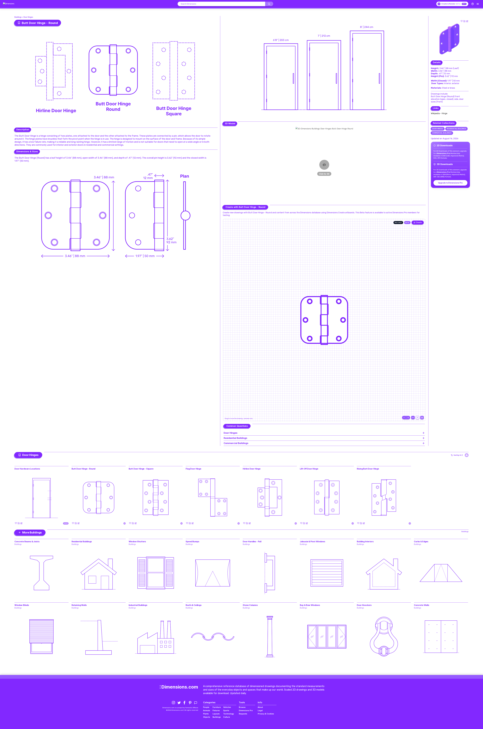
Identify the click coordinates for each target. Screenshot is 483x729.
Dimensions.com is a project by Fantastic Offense (180, 708)
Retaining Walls (79, 605)
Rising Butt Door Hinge (368, 468)
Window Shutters (137, 541)
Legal (260, 710)
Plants (206, 714)
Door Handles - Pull (252, 541)
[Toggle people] (417, 417)
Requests (243, 714)
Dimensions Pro (246, 710)
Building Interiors (365, 541)
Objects (206, 717)
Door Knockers (364, 605)
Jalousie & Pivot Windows (312, 541)
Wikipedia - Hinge (439, 113)
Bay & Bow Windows (310, 605)
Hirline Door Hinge (251, 468)
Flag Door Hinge (193, 468)
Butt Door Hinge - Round (83, 468)
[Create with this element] (467, 21)
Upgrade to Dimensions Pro (450, 183)
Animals (206, 710)
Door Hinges (28, 17)
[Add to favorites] (461, 21)
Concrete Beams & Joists (26, 541)
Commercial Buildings (442, 133)
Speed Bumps (192, 541)
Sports (226, 710)
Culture (226, 717)
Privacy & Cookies (266, 714)
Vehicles (227, 707)
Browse (242, 707)
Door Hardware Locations (27, 468)
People (206, 707)
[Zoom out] (404, 417)
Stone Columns (250, 605)
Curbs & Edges (421, 541)
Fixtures (216, 710)
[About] (472, 4)
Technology (228, 714)
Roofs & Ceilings (193, 605)
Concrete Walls (421, 605)
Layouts (216, 714)
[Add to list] (464, 21)
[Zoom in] (408, 417)
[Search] (269, 4)
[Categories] (477, 4)
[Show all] (413, 417)
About (260, 707)
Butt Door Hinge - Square (141, 468)
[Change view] (422, 417)
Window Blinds (21, 605)
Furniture (217, 707)
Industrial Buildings (138, 605)
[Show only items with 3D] (467, 455)
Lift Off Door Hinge (309, 468)
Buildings (18, 17)
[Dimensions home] (8, 4)
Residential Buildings (456, 129)
